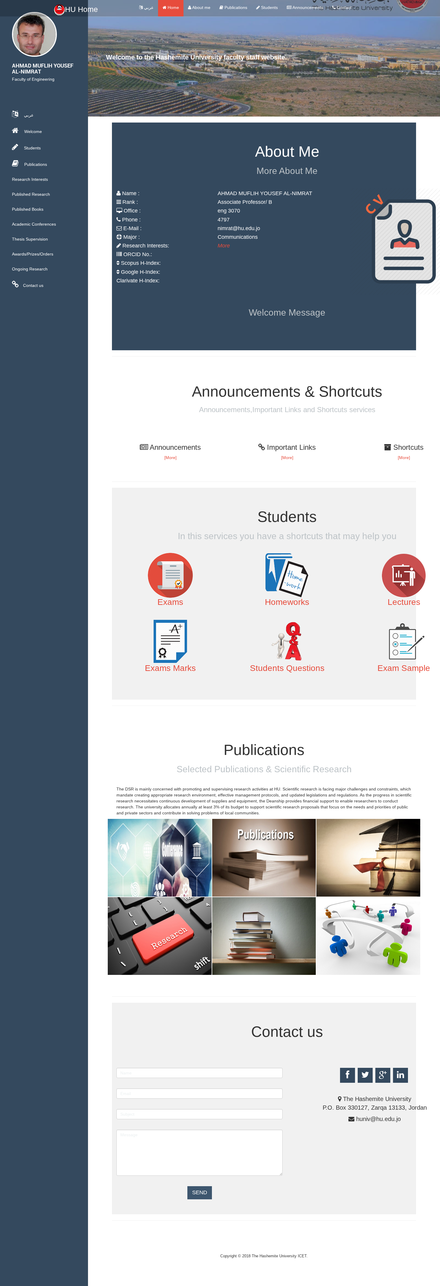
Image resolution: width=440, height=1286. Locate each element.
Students (269, 7)
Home (172, 7)
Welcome (32, 131)
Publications (235, 7)
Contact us (33, 285)
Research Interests (30, 179)
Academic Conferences (34, 224)
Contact (343, 7)
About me (200, 7)
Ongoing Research (30, 269)
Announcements (307, 7)
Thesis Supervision (30, 239)
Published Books (27, 209)
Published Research (31, 194)
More (224, 246)
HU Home (81, 9)
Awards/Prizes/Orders (32, 254)
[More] (170, 457)
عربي (148, 7)
